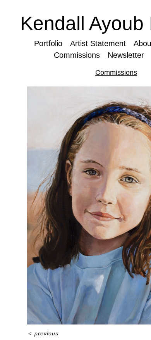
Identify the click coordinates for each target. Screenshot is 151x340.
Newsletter (126, 55)
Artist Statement (98, 43)
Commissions (76, 55)
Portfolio (48, 43)
